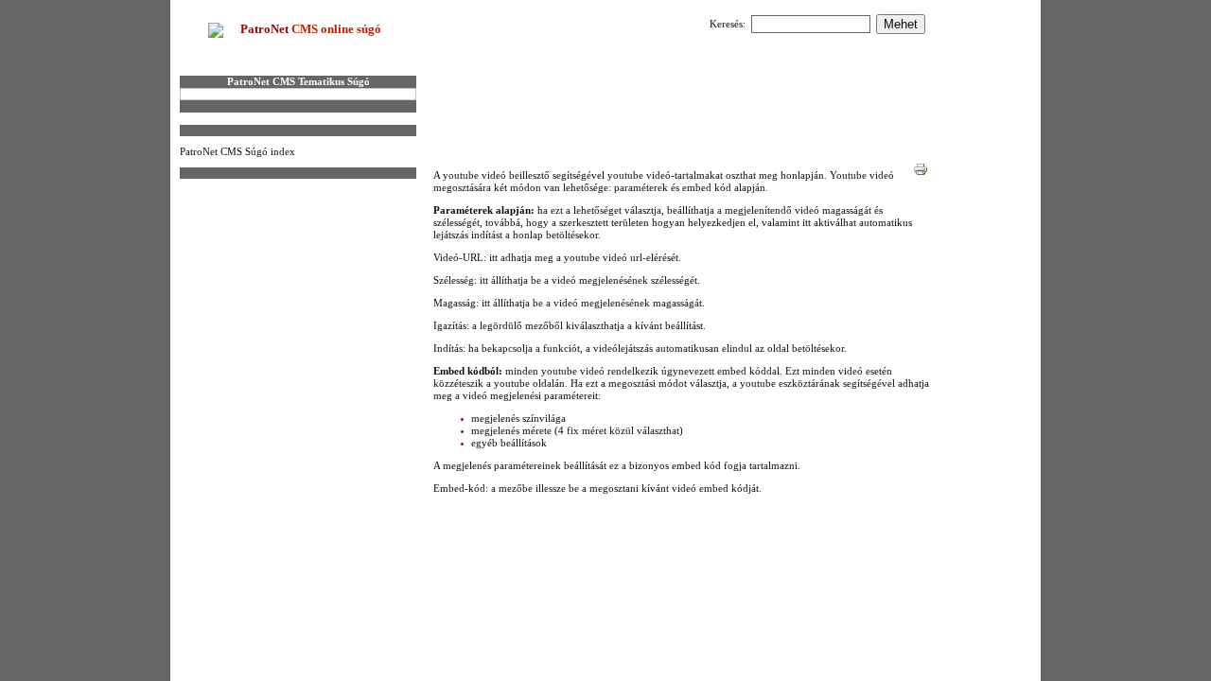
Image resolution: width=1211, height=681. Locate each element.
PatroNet (264, 29)
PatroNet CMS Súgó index (237, 151)
